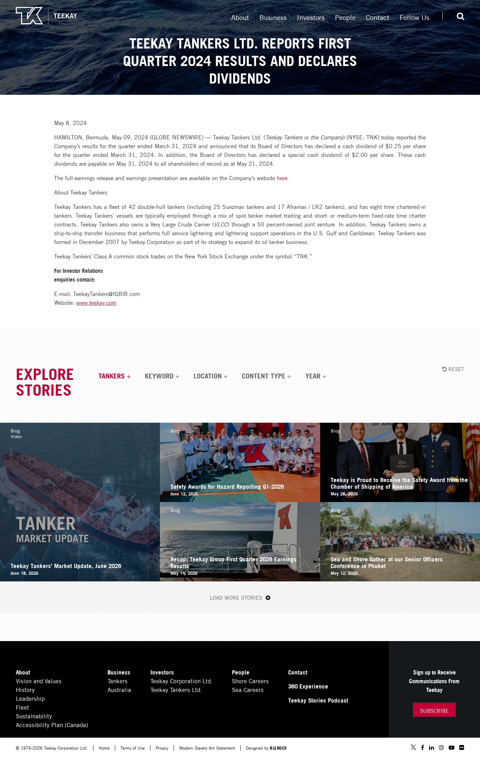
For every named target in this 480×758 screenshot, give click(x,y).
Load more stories (237, 597)
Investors (311, 17)
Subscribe (434, 710)
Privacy (162, 747)
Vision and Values (38, 680)
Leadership (30, 698)
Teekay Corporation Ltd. (181, 680)
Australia (119, 689)
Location (208, 375)
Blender (278, 747)
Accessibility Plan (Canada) (52, 724)
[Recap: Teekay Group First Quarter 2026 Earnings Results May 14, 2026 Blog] (240, 578)
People (345, 17)
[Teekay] (46, 16)
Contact (377, 17)
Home (104, 747)
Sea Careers (248, 689)
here (282, 177)
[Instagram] (441, 747)
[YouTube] (451, 747)
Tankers (111, 375)
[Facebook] (422, 747)
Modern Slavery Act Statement (207, 747)
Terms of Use (133, 747)
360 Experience (308, 685)
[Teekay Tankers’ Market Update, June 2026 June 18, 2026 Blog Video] (80, 578)
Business (273, 17)
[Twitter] (413, 748)
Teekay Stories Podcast (318, 699)
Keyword (159, 375)
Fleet (22, 706)
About (240, 17)
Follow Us (414, 17)
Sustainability (34, 715)
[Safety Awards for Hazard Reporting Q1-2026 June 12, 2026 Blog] (240, 499)
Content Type (263, 375)
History (25, 689)
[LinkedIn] (431, 747)
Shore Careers (250, 680)
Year (312, 375)
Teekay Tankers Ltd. (176, 689)
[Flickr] (461, 747)
